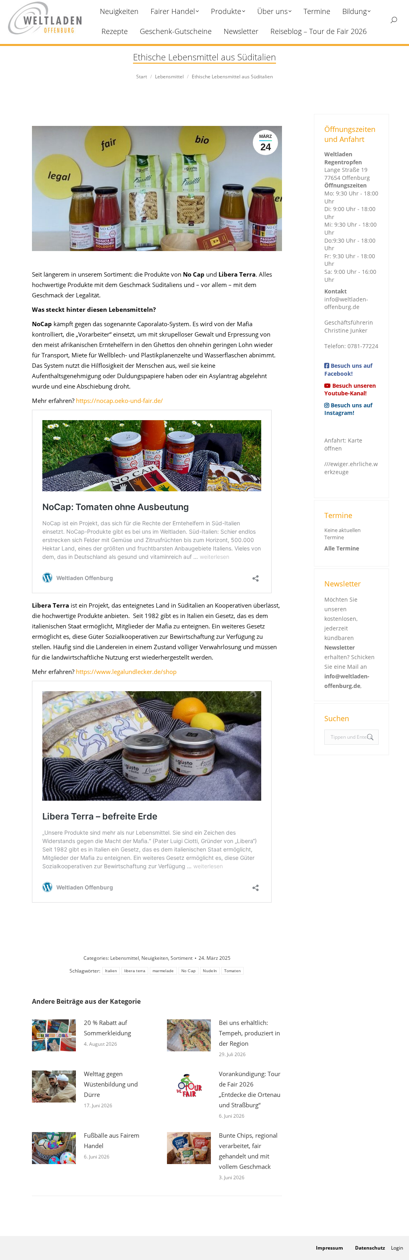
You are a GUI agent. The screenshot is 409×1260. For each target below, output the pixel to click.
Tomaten (232, 971)
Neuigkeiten (154, 958)
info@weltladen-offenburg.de (346, 303)
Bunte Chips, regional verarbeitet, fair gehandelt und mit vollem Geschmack (248, 1150)
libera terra (134, 971)
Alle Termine (341, 548)
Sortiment (182, 958)
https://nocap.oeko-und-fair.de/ (118, 401)
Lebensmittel (124, 958)
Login (397, 1247)
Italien (111, 971)
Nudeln (210, 971)
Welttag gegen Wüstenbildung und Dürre (111, 1084)
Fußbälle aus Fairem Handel (111, 1140)
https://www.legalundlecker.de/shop (126, 672)
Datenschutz (370, 1247)
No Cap (188, 971)
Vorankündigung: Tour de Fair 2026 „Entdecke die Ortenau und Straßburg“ (249, 1089)
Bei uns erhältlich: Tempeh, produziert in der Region (249, 1033)
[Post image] (54, 1035)
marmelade (163, 971)
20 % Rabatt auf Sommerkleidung (107, 1028)
